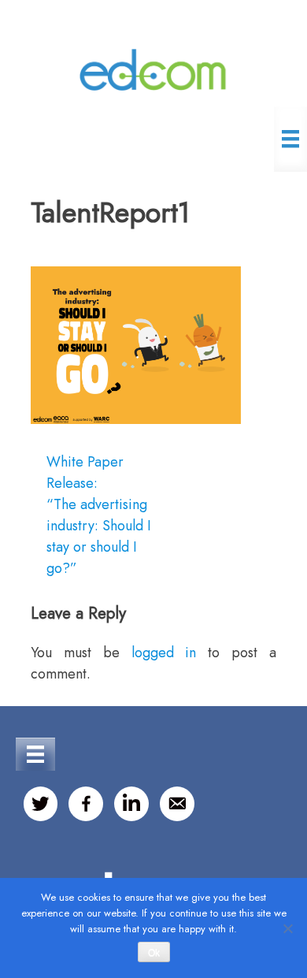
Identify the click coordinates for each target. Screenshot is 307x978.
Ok (154, 952)
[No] (287, 928)
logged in (164, 652)
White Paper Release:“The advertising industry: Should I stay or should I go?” (98, 515)
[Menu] (290, 138)
